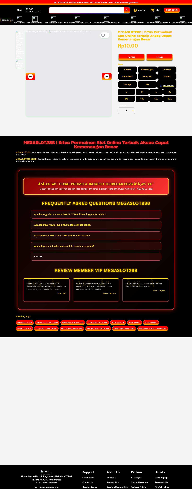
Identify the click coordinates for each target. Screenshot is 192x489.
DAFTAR (131, 57)
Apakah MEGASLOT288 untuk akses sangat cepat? (62, 225)
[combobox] (86, 10)
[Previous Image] (30, 76)
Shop (19, 10)
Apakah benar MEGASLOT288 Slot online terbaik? (62, 235)
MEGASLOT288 (23, 152)
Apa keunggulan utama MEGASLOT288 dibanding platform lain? (70, 214)
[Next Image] (107, 76)
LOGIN (159, 57)
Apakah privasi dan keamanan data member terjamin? (64, 246)
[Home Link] (35, 10)
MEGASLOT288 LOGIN (26, 159)
